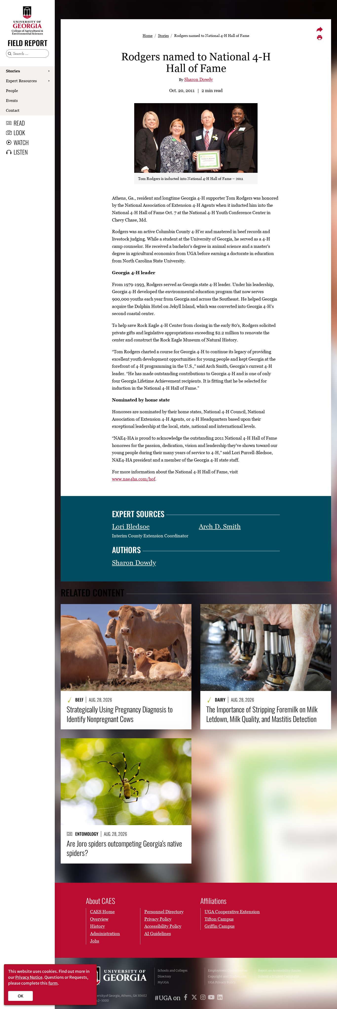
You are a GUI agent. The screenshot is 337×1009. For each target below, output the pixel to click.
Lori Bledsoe (131, 526)
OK (20, 995)
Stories (13, 71)
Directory (164, 976)
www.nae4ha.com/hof (133, 478)
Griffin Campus (220, 926)
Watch (21, 142)
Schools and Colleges (172, 970)
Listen (21, 151)
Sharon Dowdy (198, 79)
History (97, 926)
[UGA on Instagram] (203, 998)
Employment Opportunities (227, 970)
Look (19, 132)
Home (147, 35)
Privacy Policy (157, 919)
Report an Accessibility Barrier (279, 970)
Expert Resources (21, 81)
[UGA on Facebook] (186, 998)
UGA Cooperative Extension (232, 911)
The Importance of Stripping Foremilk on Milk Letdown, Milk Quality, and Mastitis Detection (262, 714)
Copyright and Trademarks (227, 976)
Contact (12, 110)
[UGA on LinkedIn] (220, 998)
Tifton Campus (219, 919)
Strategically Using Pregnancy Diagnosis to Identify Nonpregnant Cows (120, 714)
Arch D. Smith (220, 526)
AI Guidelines (157, 933)
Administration (105, 933)
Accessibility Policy (162, 926)
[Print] (319, 37)
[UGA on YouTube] (212, 998)
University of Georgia (117, 976)
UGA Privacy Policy (222, 982)
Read (19, 122)
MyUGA (163, 982)
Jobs (94, 941)
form (53, 983)
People (12, 90)
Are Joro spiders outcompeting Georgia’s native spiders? (124, 848)
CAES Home (102, 911)
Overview (99, 919)
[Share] (319, 29)
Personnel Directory (164, 911)
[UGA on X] (195, 998)
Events (12, 100)
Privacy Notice (28, 977)
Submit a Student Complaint (278, 976)
